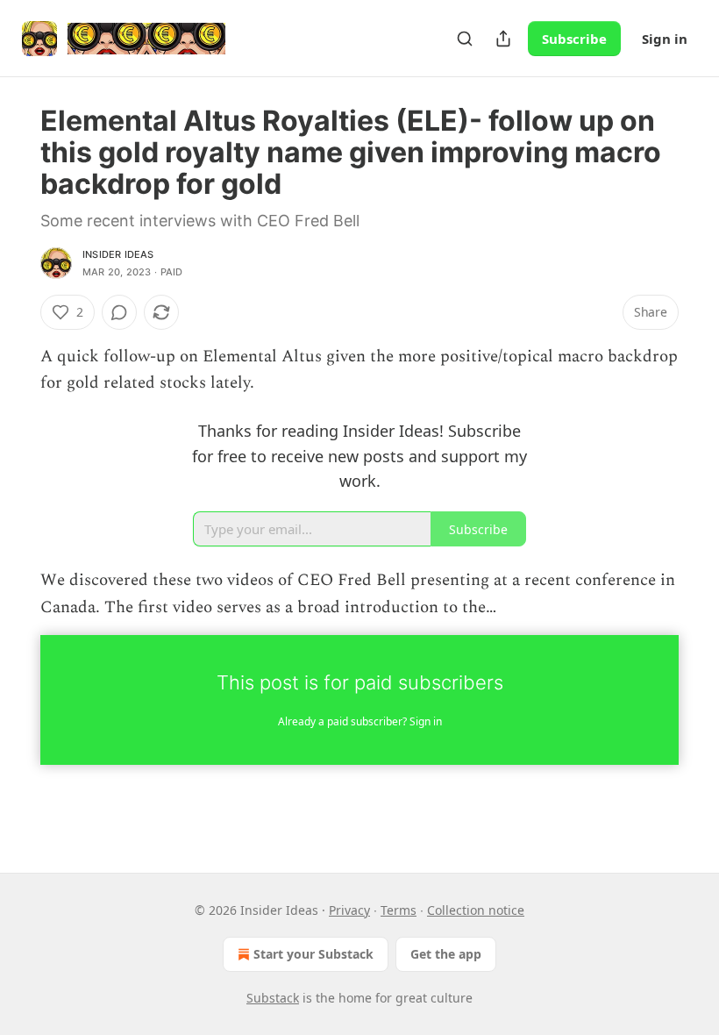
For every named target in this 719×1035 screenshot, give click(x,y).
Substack (272, 997)
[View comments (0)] (119, 312)
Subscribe (574, 38)
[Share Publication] (503, 38)
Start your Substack (313, 954)
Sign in (664, 38)
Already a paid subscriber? (360, 721)
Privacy (349, 910)
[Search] (464, 38)
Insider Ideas (118, 254)
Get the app (445, 954)
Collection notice (475, 910)
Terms (398, 910)
